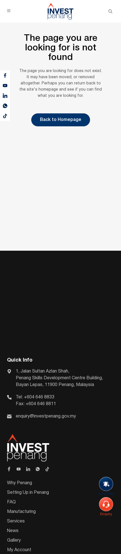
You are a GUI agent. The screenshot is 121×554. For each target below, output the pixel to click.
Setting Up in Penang (28, 493)
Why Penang (19, 483)
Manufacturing (21, 512)
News (13, 531)
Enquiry (106, 514)
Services (16, 521)
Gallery (14, 540)
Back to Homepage (60, 120)
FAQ (11, 502)
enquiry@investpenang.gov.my (46, 416)
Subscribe (106, 493)
